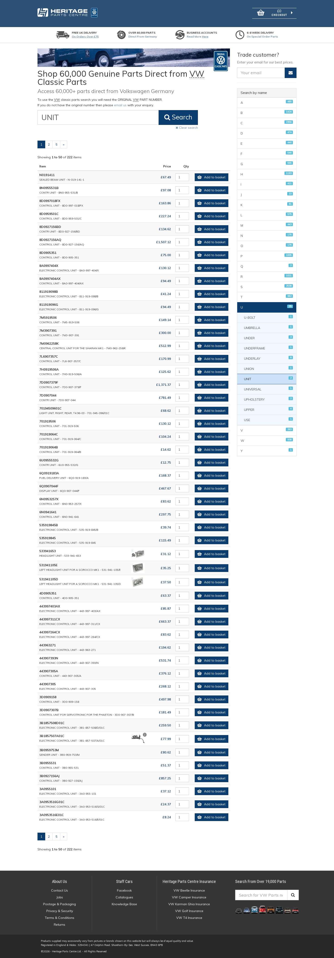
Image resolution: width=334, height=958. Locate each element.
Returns (59, 925)
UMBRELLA (268, 327)
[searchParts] (293, 895)
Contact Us (59, 890)
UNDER (268, 337)
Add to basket (214, 177)
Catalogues (124, 897)
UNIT (268, 378)
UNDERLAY (268, 358)
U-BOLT (268, 317)
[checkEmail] (291, 73)
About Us (59, 881)
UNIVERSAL (268, 389)
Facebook (124, 890)
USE (268, 419)
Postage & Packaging (59, 904)
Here (205, 36)
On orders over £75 (85, 36)
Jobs (59, 897)
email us (120, 105)
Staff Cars (124, 881)
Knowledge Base (124, 904)
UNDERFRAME (268, 348)
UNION (268, 368)
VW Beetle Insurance (189, 890)
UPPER (268, 409)
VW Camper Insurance (189, 897)
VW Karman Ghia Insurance (189, 904)
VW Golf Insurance (189, 911)
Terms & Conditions (59, 918)
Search (181, 117)
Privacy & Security (59, 911)
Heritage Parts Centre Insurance (189, 881)
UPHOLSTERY (268, 399)
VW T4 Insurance (189, 918)
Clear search (188, 128)
